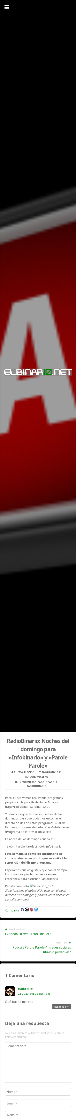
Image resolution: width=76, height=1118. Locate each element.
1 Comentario (38, 777)
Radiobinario (37, 786)
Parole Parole (47, 782)
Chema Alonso (24, 772)
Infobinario (27, 782)
